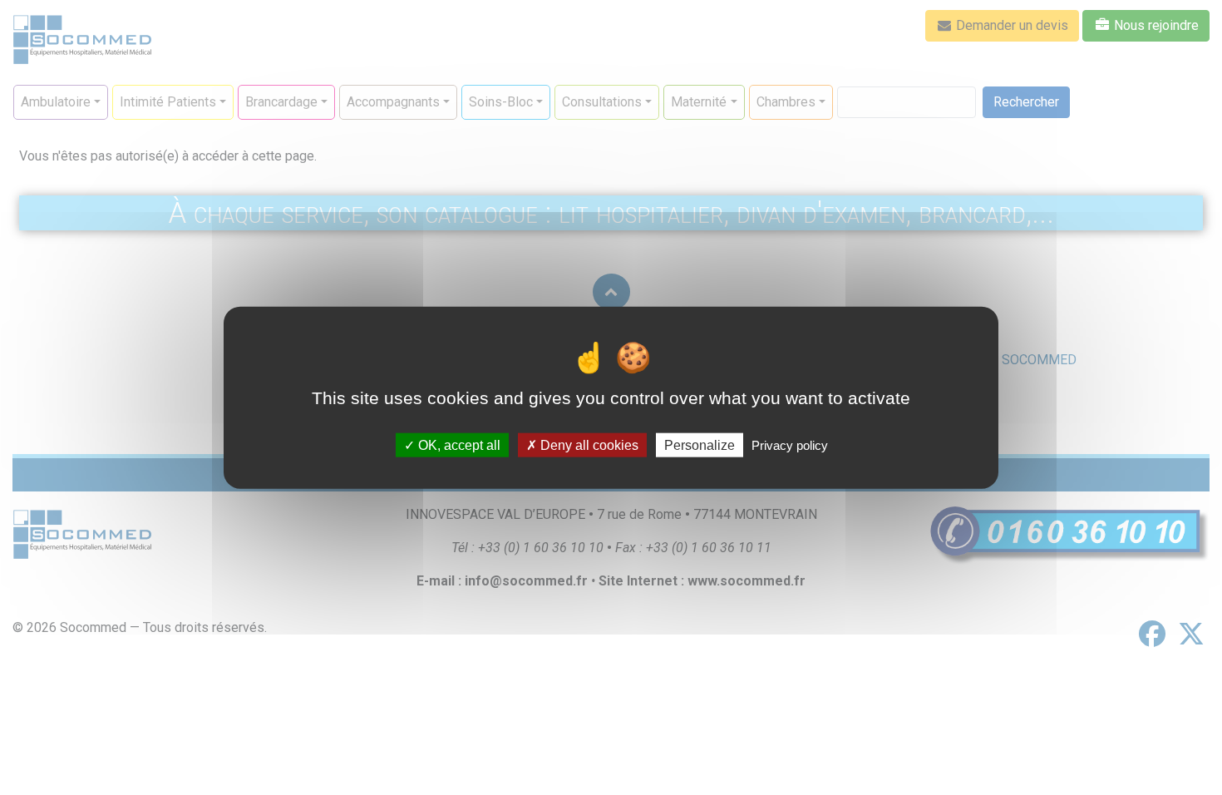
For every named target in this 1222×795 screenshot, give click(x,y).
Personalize (699, 444)
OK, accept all (457, 444)
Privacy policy (789, 444)
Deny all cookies (587, 444)
